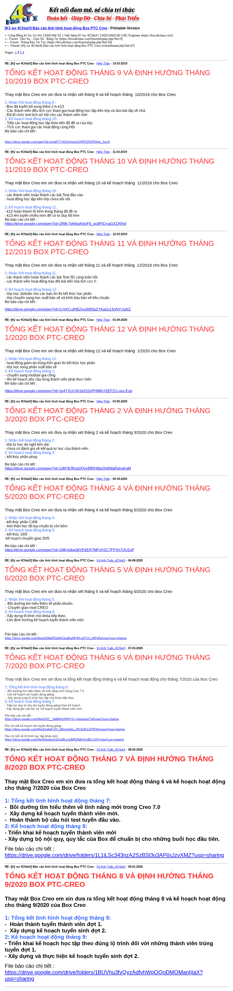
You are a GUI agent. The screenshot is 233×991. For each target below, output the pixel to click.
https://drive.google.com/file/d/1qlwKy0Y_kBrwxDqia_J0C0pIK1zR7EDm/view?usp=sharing (65, 729)
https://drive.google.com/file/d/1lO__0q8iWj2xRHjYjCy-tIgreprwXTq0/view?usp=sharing (62, 719)
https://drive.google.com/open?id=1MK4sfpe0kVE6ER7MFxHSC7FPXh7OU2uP (69, 550)
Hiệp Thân (103, 63)
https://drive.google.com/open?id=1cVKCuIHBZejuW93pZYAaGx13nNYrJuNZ (68, 309)
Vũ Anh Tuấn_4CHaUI (110, 560)
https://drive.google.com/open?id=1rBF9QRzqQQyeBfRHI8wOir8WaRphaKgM (68, 468)
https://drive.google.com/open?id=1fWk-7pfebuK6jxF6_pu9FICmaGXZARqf (65, 224)
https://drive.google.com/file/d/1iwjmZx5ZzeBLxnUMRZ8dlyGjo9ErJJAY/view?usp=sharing (64, 739)
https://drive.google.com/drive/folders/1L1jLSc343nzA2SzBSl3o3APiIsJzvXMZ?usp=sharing (114, 855)
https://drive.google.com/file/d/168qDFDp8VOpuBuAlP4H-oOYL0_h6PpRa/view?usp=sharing (66, 638)
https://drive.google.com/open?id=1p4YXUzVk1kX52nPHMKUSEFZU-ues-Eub (68, 391)
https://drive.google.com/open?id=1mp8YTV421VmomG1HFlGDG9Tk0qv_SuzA (57, 142)
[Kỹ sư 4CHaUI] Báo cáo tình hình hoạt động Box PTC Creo (56, 28)
